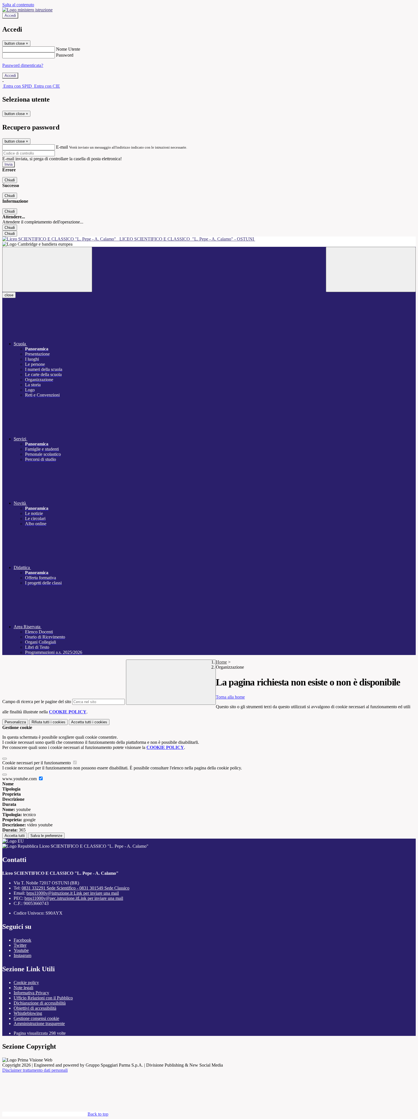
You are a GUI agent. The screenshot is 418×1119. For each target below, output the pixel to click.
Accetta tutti (89, 722)
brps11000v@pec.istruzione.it (73, 898)
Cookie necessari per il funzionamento (37, 762)
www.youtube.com (20, 778)
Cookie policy (26, 982)
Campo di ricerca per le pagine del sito (36, 701)
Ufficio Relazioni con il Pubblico (43, 997)
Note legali (23, 987)
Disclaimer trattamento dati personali (35, 1070)
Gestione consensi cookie (36, 1018)
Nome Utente (68, 49)
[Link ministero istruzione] (27, 9)
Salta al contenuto (18, 4)
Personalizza (15, 722)
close (9, 295)
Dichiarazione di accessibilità (40, 1003)
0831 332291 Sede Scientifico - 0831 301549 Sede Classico (75, 888)
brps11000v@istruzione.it (72, 893)
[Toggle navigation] (47, 269)
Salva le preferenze (46, 835)
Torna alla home (230, 697)
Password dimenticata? (22, 65)
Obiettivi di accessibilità (35, 1008)
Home (221, 662)
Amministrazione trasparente (39, 1023)
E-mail (62, 147)
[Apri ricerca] (371, 269)
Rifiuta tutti (48, 722)
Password (64, 55)
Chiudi (10, 180)
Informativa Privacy (31, 992)
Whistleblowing (28, 1013)
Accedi (10, 15)
